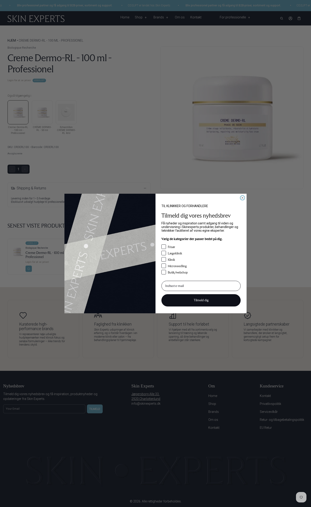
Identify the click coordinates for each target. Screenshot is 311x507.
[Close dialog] (242, 198)
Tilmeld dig (201, 300)
